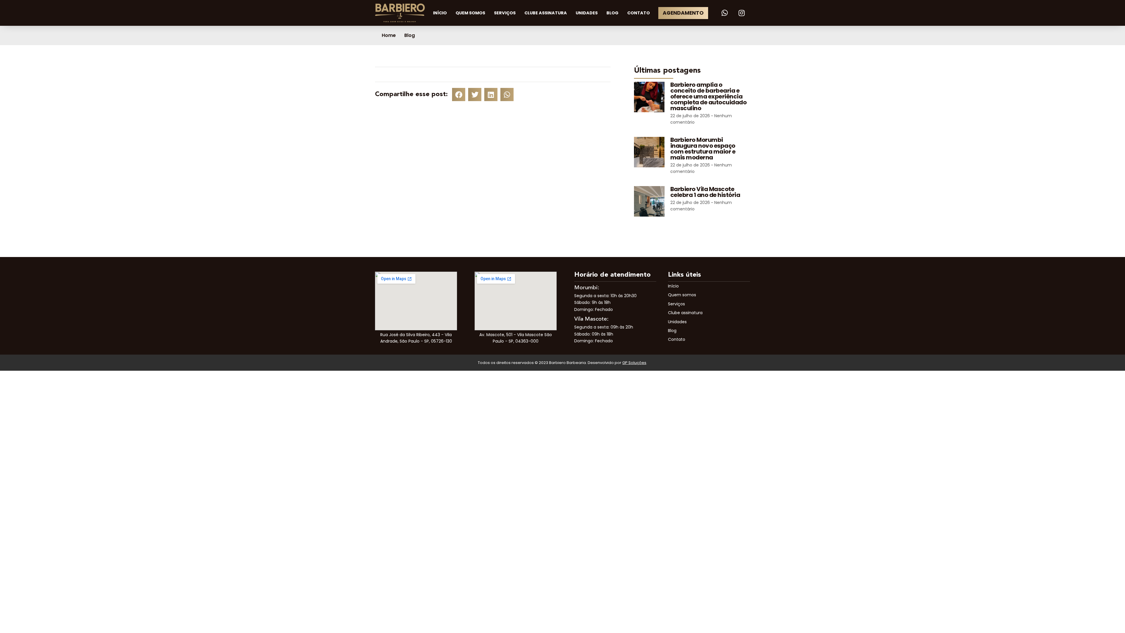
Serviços (505, 13)
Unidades (587, 13)
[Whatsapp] (724, 12)
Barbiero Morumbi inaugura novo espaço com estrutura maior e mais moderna (703, 148)
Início (440, 13)
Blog (612, 13)
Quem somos (470, 13)
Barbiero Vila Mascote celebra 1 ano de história (705, 192)
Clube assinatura (545, 13)
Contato (638, 13)
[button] (458, 94)
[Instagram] (741, 12)
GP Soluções (634, 362)
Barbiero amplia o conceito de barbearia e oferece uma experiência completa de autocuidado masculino (708, 96)
